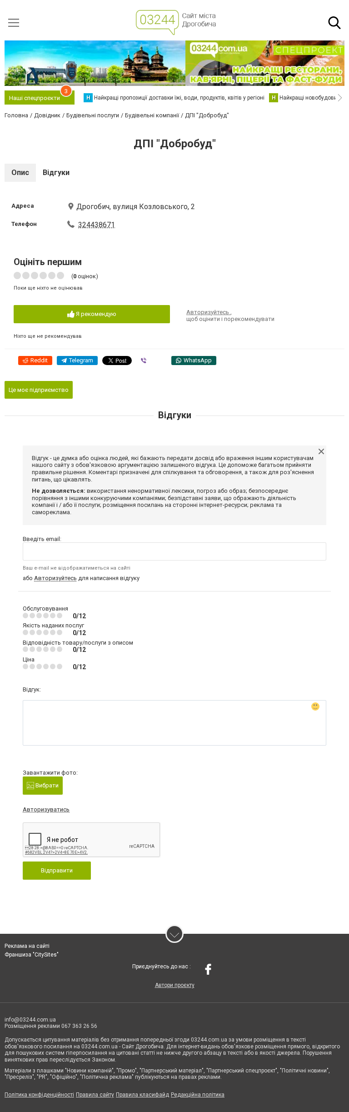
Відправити (57, 870)
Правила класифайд (142, 1095)
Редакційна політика (197, 1095)
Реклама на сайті (27, 946)
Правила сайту (95, 1095)
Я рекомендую (95, 314)
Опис (20, 172)
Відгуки (56, 172)
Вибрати (46, 785)
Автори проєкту (174, 985)
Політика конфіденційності (39, 1095)
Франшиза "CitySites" (32, 955)
